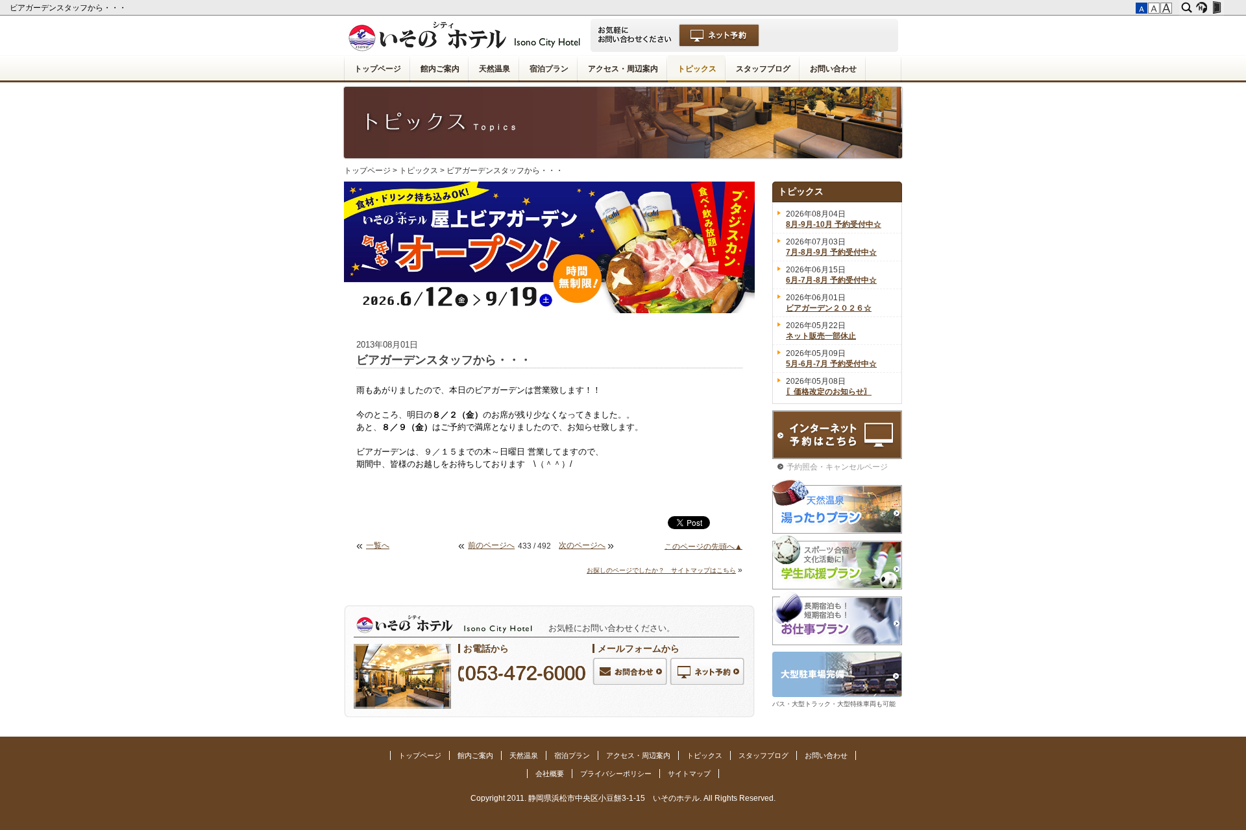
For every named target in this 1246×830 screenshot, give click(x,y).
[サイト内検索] (1186, 8)
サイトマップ (689, 773)
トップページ (377, 68)
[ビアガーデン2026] (549, 247)
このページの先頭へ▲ (703, 546)
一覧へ (377, 545)
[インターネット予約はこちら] (837, 434)
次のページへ (582, 545)
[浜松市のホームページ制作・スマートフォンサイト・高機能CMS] (1201, 8)
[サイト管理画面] (1216, 8)
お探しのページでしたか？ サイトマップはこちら (661, 570)
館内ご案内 (440, 68)
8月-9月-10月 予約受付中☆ (833, 224)
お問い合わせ (833, 68)
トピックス (697, 68)
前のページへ (491, 545)
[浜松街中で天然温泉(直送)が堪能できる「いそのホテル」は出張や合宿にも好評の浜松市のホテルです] (623, 35)
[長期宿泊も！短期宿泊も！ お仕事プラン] (837, 618)
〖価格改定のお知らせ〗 (829, 391)
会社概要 (549, 773)
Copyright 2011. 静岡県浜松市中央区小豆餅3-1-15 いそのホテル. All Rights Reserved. (623, 798)
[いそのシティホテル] (469, 35)
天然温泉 (494, 68)
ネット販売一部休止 (821, 335)
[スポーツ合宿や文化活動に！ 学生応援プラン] (837, 562)
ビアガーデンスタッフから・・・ (69, 7)
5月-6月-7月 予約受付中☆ (831, 363)
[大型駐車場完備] (837, 674)
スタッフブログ (763, 68)
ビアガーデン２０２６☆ (829, 308)
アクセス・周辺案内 (623, 68)
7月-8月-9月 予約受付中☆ (831, 252)
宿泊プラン (549, 68)
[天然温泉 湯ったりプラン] (837, 506)
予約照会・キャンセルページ (837, 466)
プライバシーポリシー (616, 773)
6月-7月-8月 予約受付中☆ (831, 280)
